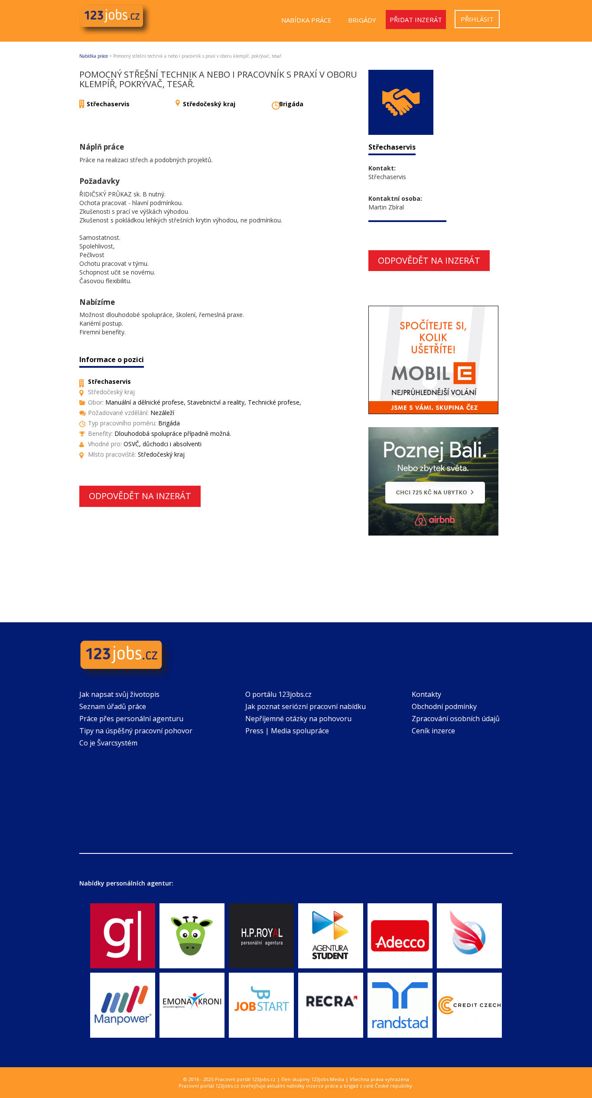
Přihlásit (477, 19)
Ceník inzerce (433, 730)
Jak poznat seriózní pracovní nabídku (305, 706)
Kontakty (426, 694)
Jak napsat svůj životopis (119, 694)
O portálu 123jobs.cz (278, 694)
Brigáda (291, 104)
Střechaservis (108, 104)
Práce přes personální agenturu (131, 718)
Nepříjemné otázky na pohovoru (298, 718)
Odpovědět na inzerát (140, 496)
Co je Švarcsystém (108, 743)
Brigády (362, 20)
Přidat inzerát (416, 19)
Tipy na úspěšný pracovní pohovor (135, 730)
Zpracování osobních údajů (456, 718)
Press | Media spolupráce (287, 730)
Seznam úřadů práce (112, 706)
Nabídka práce (306, 20)
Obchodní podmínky (444, 706)
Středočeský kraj (209, 104)
